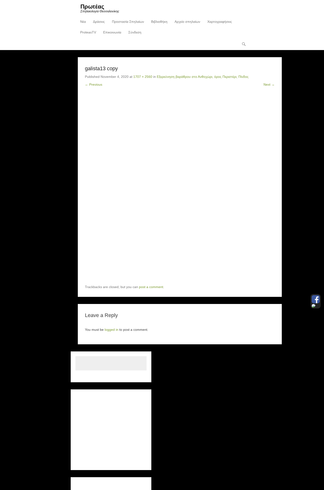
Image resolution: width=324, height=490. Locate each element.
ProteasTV (88, 32)
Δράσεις (99, 21)
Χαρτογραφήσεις (219, 21)
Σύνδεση (134, 32)
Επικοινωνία (112, 32)
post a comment (151, 287)
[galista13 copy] (180, 189)
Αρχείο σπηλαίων (187, 21)
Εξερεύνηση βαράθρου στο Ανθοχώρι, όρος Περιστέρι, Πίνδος (203, 77)
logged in (111, 329)
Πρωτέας (92, 6)
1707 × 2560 (142, 77)
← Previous (93, 84)
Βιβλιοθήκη (159, 21)
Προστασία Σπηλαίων (128, 21)
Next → (269, 84)
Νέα (83, 21)
